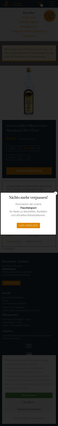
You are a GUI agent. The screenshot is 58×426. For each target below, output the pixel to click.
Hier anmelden (28, 225)
